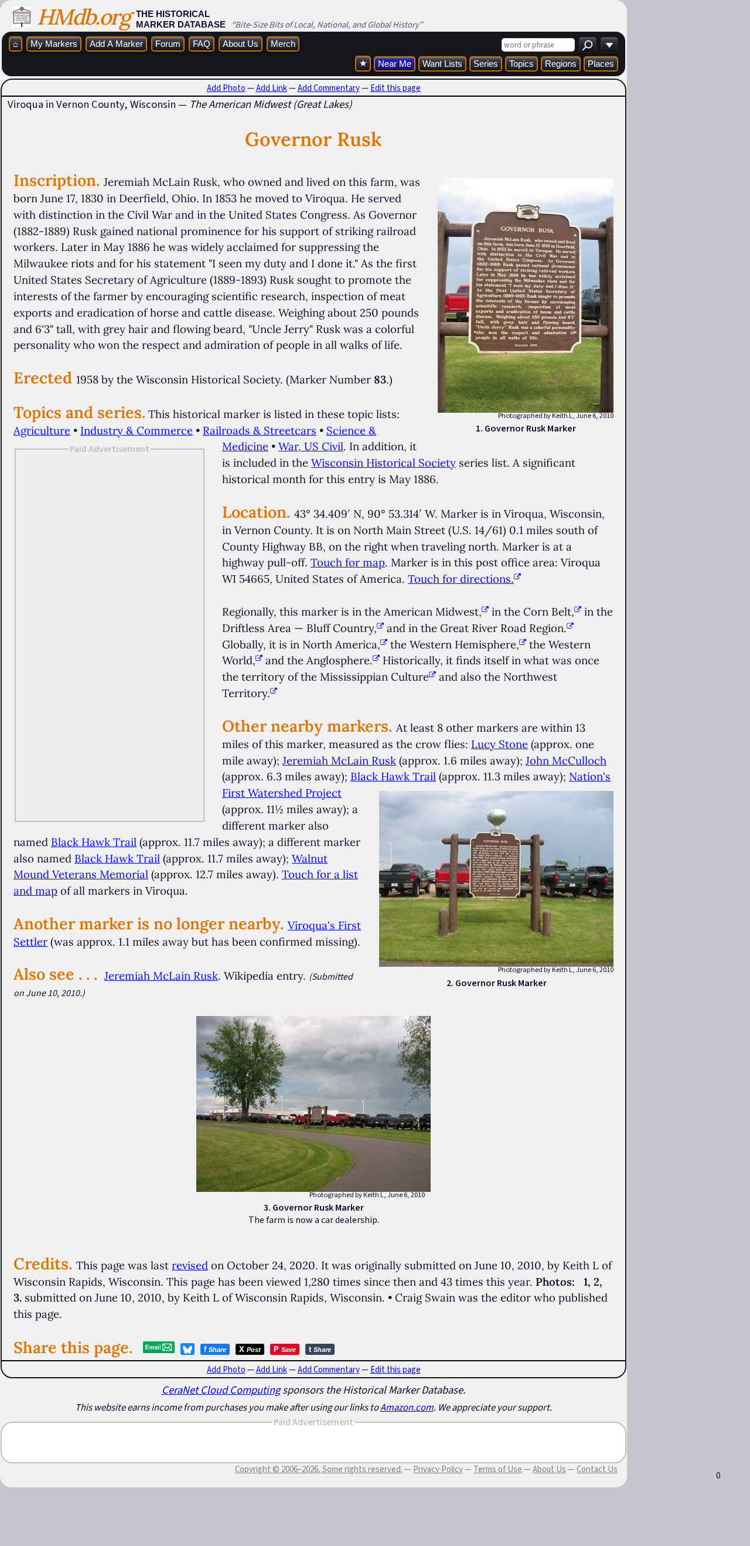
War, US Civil (310, 446)
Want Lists (442, 64)
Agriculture (41, 430)
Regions (561, 64)
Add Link (271, 88)
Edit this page (395, 88)
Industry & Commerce (136, 430)
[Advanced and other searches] (609, 45)
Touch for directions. (461, 579)
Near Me (394, 64)
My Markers (53, 44)
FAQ (201, 44)
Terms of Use (497, 1469)
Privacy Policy (438, 1469)
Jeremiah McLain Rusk (339, 760)
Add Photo (226, 88)
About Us (240, 44)
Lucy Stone (499, 744)
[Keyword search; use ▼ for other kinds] (587, 45)
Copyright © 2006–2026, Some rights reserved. (319, 1469)
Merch (283, 44)
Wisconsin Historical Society (383, 463)
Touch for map (348, 562)
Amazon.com (407, 1407)
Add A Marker (116, 44)
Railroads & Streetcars (259, 430)
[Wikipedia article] (485, 611)
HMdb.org (83, 16)
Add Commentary (329, 88)
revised (190, 1265)
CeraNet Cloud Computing (221, 1389)
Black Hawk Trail (393, 776)
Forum (167, 44)
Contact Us (597, 1469)
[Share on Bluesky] (187, 1349)
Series (485, 64)
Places (601, 64)
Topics (521, 64)
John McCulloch (566, 760)
